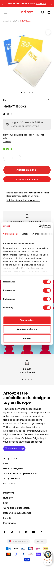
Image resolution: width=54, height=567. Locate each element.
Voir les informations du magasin (23, 200)
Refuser (27, 338)
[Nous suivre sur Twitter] (12, 532)
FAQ (5, 503)
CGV (5, 463)
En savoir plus (41, 3)
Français (39, 541)
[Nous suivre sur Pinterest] (26, 532)
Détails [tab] (25, 234)
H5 (4, 100)
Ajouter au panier (27, 170)
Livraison (8, 497)
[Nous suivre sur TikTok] (40, 532)
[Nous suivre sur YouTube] (33, 532)
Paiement (8, 492)
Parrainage (9, 523)
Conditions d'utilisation (16, 508)
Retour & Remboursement (18, 513)
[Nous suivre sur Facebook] (4, 532)
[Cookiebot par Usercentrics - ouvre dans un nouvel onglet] (39, 226)
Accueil (6, 21)
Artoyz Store (10, 458)
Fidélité (7, 518)
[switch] (47, 290)
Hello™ (14, 21)
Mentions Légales (13, 468)
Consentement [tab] (10, 234)
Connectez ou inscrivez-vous (25, 126)
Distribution (9, 483)
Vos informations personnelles (20, 473)
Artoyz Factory (11, 478)
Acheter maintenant (27, 179)
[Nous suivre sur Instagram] (19, 532)
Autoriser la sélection (27, 329)
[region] (27, 367)
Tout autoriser (27, 320)
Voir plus (7, 141)
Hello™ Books (25, 21)
